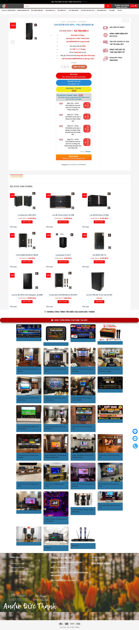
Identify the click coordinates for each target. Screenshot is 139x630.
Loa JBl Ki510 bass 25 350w (99, 215)
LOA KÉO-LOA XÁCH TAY (87, 10)
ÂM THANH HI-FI (50, 10)
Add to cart (79, 67)
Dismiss (85, 2)
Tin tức (119, 10)
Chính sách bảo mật (17, 564)
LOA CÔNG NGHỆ (73, 10)
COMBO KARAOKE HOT (23, 10)
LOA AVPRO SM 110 (99, 255)
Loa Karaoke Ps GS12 (63, 255)
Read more (99, 301)
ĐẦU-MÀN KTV (62, 10)
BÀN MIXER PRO (101, 10)
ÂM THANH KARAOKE (37, 10)
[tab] (16, 177)
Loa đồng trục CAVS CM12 (27, 215)
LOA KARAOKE (71, 21)
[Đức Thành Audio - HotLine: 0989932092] (11, 6)
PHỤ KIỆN (111, 10)
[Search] (108, 6)
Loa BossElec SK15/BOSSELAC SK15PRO (63, 295)
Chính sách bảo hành (17, 568)
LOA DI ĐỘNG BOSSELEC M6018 (27, 255)
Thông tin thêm (16, 176)
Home (63, 21)
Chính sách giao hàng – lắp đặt (21, 571)
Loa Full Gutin (82, 21)
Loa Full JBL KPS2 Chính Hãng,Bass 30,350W (27, 295)
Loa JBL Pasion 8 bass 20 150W (63, 215)
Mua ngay (13, 227)
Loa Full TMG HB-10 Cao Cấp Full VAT (99, 295)
